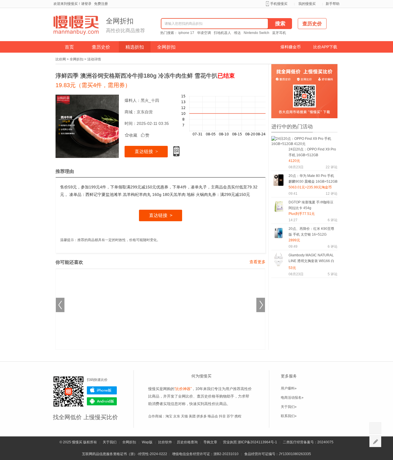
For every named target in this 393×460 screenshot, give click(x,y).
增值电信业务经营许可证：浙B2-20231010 (205, 454)
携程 (237, 416)
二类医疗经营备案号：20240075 (308, 442)
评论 (331, 167)
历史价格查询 (187, 442)
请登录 (86, 4)
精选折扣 (134, 47)
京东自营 (145, 112)
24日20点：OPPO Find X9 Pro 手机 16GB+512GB (312, 152)
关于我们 (110, 442)
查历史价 (101, 47)
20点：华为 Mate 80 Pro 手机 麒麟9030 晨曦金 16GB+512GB (313, 179)
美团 (192, 416)
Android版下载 (102, 401)
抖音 (222, 416)
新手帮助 (332, 4)
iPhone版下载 (102, 390)
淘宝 (168, 416)
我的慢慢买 (307, 4)
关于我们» (289, 407)
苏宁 (230, 416)
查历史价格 (206, 396)
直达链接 (146, 151)
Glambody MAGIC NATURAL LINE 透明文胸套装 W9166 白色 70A (311, 259)
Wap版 (147, 442)
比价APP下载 (325, 47)
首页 (69, 47)
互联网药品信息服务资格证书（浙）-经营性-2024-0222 (124, 454)
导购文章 (210, 442)
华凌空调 (204, 33)
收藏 (131, 135)
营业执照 (230, 442)
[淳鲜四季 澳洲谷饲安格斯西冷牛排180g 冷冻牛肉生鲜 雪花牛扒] (87, 126)
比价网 (61, 59)
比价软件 (165, 442)
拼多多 (202, 416)
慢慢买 (77, 442)
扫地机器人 (222, 33)
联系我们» (289, 416)
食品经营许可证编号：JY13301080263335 (277, 454)
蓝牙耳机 (279, 33)
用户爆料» (289, 388)
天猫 (184, 416)
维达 (237, 33)
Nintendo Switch (256, 33)
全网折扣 (166, 47)
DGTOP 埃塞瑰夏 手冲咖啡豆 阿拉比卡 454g (311, 205)
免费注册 (101, 4)
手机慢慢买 (278, 4)
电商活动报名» (292, 398)
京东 (176, 416)
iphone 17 (186, 33)
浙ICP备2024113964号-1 (257, 442)
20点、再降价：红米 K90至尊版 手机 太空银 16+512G (311, 231)
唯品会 (213, 416)
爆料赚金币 (291, 47)
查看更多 (257, 261)
